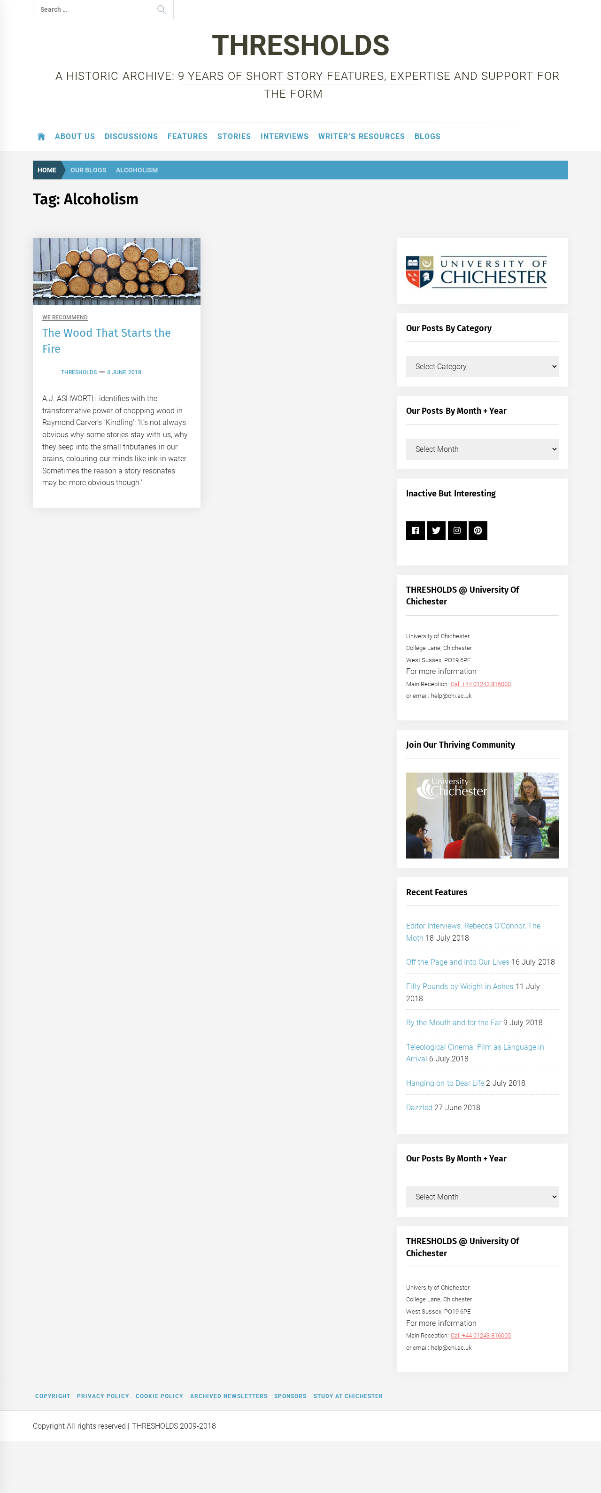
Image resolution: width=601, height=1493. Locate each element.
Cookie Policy (159, 1396)
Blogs (428, 136)
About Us (75, 136)
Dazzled (419, 1107)
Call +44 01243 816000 (481, 684)
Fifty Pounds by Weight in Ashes (460, 986)
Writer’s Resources (361, 136)
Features (188, 136)
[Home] (41, 137)
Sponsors (290, 1396)
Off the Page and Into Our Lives (457, 962)
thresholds (79, 372)
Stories (234, 136)
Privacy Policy (103, 1396)
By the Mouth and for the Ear (453, 1022)
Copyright (52, 1396)
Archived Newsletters (229, 1396)
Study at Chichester (349, 1396)
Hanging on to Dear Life (445, 1083)
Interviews (285, 136)
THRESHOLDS (301, 45)
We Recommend (65, 318)
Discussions (131, 136)
